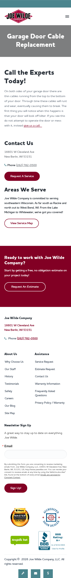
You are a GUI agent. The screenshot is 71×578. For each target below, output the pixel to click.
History (9, 376)
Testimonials (12, 384)
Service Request (44, 362)
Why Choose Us (14, 362)
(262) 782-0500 (26, 165)
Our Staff (10, 369)
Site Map (10, 413)
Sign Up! (15, 488)
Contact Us (41, 376)
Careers (9, 398)
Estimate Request (45, 369)
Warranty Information (47, 384)
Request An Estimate (25, 286)
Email (8, 446)
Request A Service (22, 176)
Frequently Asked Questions (45, 393)
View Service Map (21, 223)
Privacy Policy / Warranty (50, 403)
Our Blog (10, 406)
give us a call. (33, 125)
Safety (8, 391)
